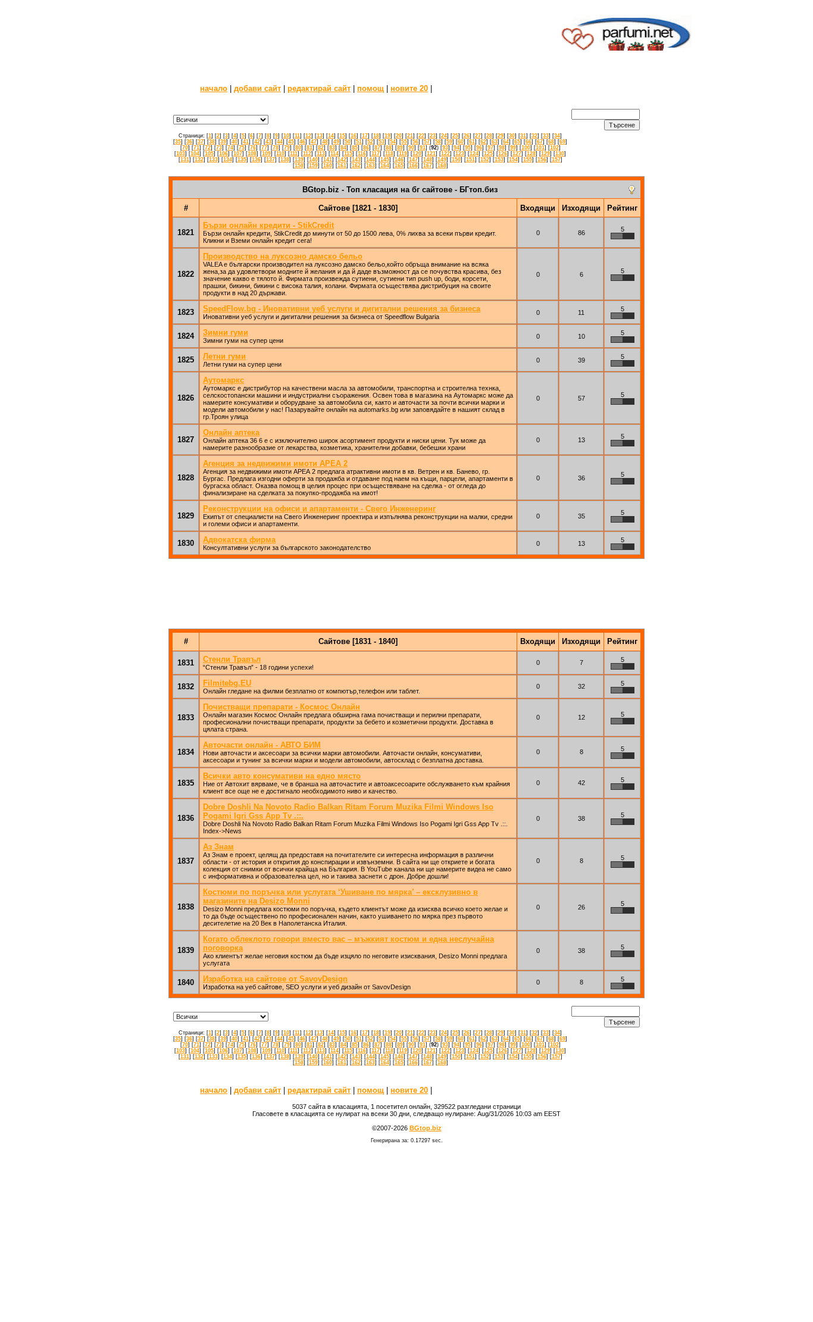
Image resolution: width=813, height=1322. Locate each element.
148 (427, 159)
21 (410, 136)
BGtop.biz (425, 1128)
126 (502, 154)
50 (348, 142)
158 (299, 165)
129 (545, 154)
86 (366, 148)
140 (313, 159)
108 (252, 154)
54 (393, 142)
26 (467, 136)
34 (557, 136)
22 (421, 136)
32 (534, 136)
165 (399, 165)
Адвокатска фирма (239, 539)
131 (184, 159)
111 (294, 154)
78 (276, 148)
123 (459, 154)
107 (237, 154)
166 (413, 165)
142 (341, 159)
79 (287, 148)
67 (540, 142)
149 (441, 159)
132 (199, 159)
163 (370, 165)
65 (517, 142)
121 (431, 154)
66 (528, 142)
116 (362, 154)
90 (411, 148)
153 (499, 159)
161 (341, 165)
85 (355, 148)
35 (178, 142)
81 (309, 148)
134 (227, 159)
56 (415, 142)
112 (307, 154)
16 (354, 136)
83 (332, 148)
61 (472, 142)
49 (336, 142)
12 (308, 136)
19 (387, 136)
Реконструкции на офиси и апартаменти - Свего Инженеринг (319, 508)
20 (399, 136)
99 (513, 148)
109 (266, 154)
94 (456, 148)
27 (478, 136)
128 (531, 154)
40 (234, 142)
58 (438, 142)
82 (321, 148)
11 (297, 136)
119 (403, 154)
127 (516, 154)
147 (413, 159)
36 (189, 142)
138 (284, 159)
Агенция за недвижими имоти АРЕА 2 (275, 463)
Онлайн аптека (231, 432)
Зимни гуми (225, 332)
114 (334, 154)
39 (223, 142)
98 (502, 148)
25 (455, 136)
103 (180, 154)
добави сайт (257, 88)
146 (399, 159)
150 (456, 159)
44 (280, 142)
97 (490, 148)
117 (375, 154)
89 (400, 148)
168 (441, 165)
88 (389, 148)
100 (525, 148)
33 (546, 136)
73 (219, 148)
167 (427, 165)
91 (423, 148)
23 (433, 136)
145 (384, 159)
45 (291, 142)
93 (445, 148)
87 (377, 148)
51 (359, 142)
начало (213, 88)
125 (488, 154)
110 (280, 154)
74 (230, 148)
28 (489, 136)
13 (320, 136)
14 (331, 136)
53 (381, 142)
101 (540, 148)
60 (461, 142)
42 (257, 142)
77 (264, 148)
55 (404, 142)
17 (365, 136)
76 (253, 148)
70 (185, 148)
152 (484, 159)
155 (527, 159)
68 (551, 142)
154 (513, 159)
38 (212, 142)
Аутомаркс (223, 380)
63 (495, 142)
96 (479, 148)
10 (286, 136)
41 (246, 142)
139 (299, 159)
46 (302, 142)
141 (327, 159)
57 (427, 142)
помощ (370, 88)
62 (483, 142)
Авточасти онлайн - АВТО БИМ (262, 744)
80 (298, 148)
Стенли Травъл (232, 659)
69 (562, 142)
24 (444, 136)
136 (256, 159)
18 (376, 136)
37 (201, 142)
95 (468, 148)
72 (208, 148)
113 (321, 154)
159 (313, 165)
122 (445, 154)
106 (223, 154)
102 (554, 148)
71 (196, 148)
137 (270, 159)
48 (325, 142)
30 (512, 136)
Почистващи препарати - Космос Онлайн (281, 706)
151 (470, 159)
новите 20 (409, 88)
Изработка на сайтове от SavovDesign (275, 978)
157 (556, 159)
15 (342, 136)
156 (541, 159)
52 (370, 142)
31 (523, 136)
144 (370, 159)
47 (314, 142)
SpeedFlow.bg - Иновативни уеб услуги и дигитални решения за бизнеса (341, 308)
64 (506, 142)
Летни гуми (224, 356)
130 (559, 154)
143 (356, 159)
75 (242, 148)
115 (348, 154)
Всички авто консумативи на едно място (282, 775)
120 (416, 154)
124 (474, 154)
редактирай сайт (319, 88)
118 (389, 154)
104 (194, 154)
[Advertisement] (337, 33)
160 (327, 165)
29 (501, 136)
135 (241, 159)
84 (343, 148)
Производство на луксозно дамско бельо (282, 256)
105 (209, 154)
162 (356, 165)
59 (449, 142)
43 (268, 142)
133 (213, 159)
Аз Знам (218, 846)
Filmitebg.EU (227, 683)
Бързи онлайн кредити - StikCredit (268, 225)
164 (384, 165)
